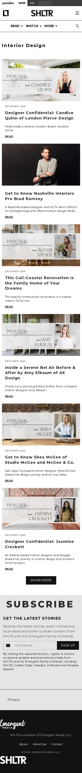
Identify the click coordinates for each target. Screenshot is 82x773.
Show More (41, 580)
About (23, 744)
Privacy (14, 700)
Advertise (40, 744)
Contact (57, 744)
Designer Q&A (15, 106)
